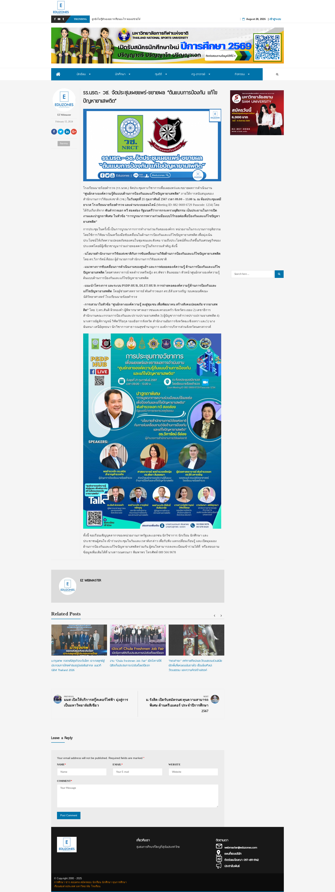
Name (61, 764)
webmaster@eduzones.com (240, 847)
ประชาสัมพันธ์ (232, 866)
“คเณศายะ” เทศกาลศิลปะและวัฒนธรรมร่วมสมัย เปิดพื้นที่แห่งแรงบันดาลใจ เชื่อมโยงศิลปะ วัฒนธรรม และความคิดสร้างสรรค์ (195, 665)
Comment (64, 780)
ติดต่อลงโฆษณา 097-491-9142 (241, 859)
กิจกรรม (64, 143)
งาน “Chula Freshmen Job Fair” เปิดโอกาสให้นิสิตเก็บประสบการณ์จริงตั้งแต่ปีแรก (135, 663)
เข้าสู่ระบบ (275, 19)
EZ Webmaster (64, 114)
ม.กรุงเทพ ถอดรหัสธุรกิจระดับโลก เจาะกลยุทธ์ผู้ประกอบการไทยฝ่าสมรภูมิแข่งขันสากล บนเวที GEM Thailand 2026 (78, 665)
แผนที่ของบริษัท (232, 853)
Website (174, 764)
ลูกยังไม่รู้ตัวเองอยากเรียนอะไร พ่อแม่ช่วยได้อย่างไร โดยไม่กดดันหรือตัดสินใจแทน (137, 19)
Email (118, 764)
